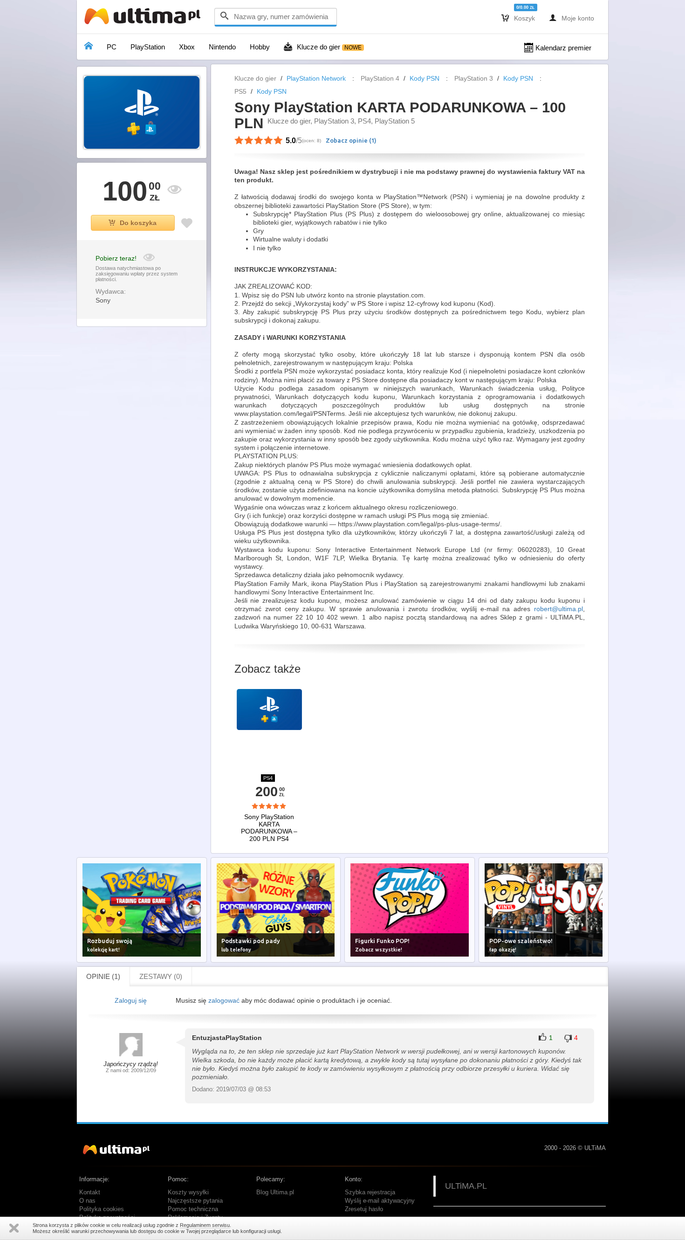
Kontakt (89, 1192)
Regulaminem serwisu (205, 1225)
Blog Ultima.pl (275, 1192)
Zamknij (14, 1228)
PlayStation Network (316, 78)
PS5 (240, 91)
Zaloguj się (131, 1000)
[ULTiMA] (144, 18)
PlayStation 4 (380, 78)
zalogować (224, 1000)
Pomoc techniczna (193, 1209)
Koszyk (518, 18)
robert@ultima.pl (558, 609)
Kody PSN (424, 78)
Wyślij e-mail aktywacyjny (380, 1201)
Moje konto (571, 18)
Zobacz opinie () (351, 140)
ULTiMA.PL (466, 1186)
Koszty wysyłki (188, 1192)
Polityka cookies (101, 1209)
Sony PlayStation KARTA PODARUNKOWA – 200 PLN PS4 (269, 827)
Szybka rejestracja (370, 1192)
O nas (87, 1201)
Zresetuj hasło (364, 1209)
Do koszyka (138, 223)
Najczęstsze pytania (195, 1201)
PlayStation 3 (473, 78)
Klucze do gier (255, 78)
